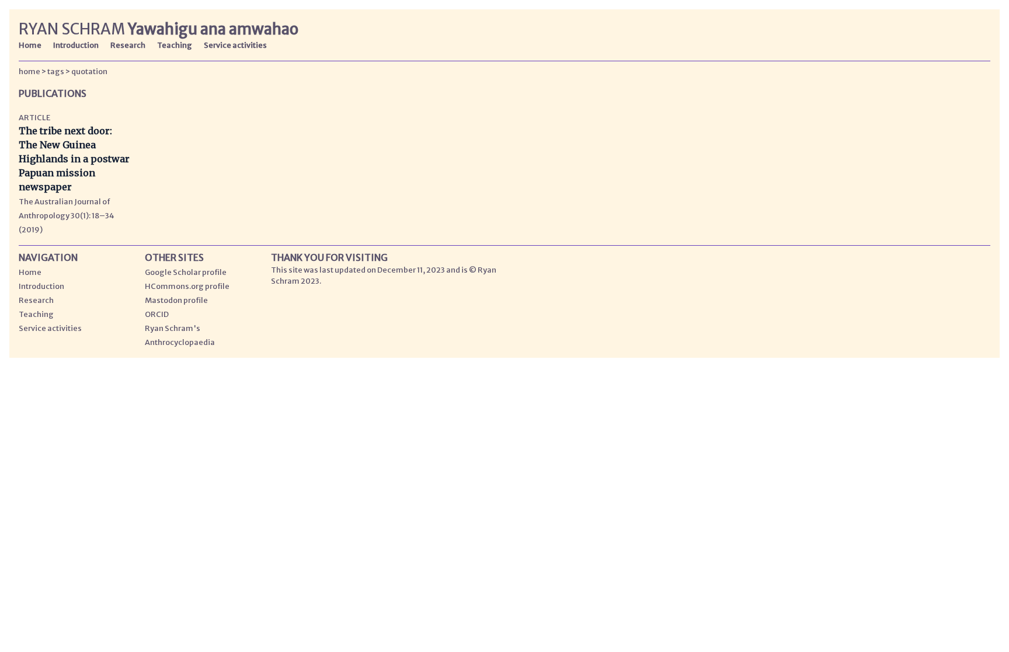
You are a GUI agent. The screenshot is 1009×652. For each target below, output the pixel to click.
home (29, 71)
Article (34, 117)
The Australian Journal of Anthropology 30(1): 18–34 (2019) (66, 215)
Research (127, 45)
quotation (89, 71)
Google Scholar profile (186, 272)
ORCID (157, 314)
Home (30, 45)
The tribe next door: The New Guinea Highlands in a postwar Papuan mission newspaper (74, 159)
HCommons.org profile (187, 286)
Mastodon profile (176, 300)
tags (55, 71)
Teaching (174, 45)
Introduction (76, 45)
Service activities (235, 45)
